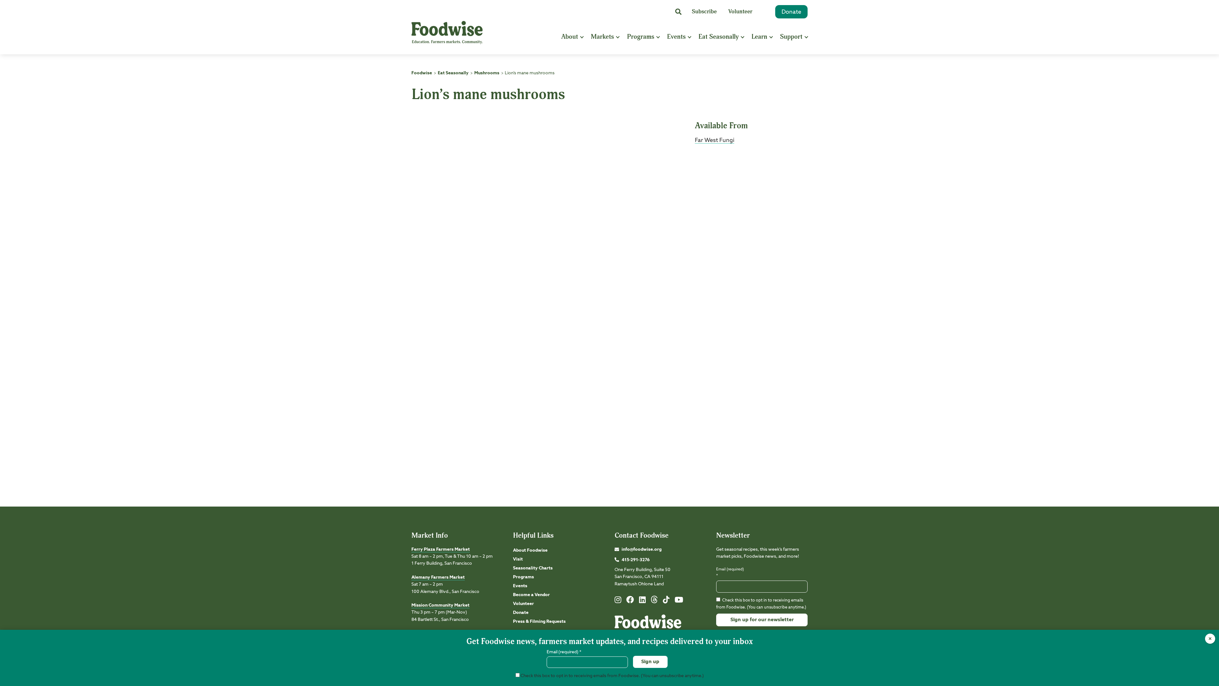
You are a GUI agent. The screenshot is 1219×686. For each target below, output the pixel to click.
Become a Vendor (531, 595)
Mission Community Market (440, 605)
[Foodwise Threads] (654, 602)
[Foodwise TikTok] (666, 601)
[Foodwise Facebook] (630, 601)
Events (676, 37)
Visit (518, 559)
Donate (791, 12)
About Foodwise (530, 550)
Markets (602, 37)
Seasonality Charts (533, 568)
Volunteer (740, 11)
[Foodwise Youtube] (679, 601)
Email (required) (730, 572)
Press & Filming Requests (539, 621)
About (569, 37)
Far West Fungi (714, 140)
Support (791, 37)
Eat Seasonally (718, 37)
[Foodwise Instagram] (618, 601)
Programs (640, 37)
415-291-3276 (636, 560)
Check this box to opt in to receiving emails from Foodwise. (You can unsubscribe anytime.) (612, 676)
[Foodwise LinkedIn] (642, 601)
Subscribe (704, 11)
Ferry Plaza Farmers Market (440, 549)
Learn (759, 37)
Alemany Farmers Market (438, 577)
